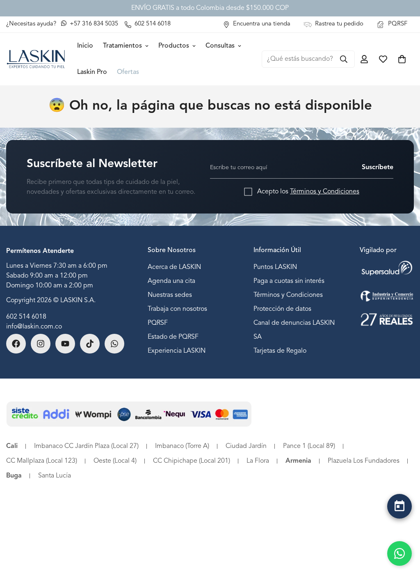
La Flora (258, 461)
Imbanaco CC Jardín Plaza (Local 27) (86, 446)
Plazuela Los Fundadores (363, 461)
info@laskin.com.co (34, 327)
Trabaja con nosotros (177, 309)
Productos (173, 46)
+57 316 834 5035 (93, 24)
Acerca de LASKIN (174, 267)
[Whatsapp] (114, 344)
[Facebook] (16, 344)
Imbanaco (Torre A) (182, 446)
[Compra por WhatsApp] (399, 553)
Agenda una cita (171, 281)
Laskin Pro (92, 72)
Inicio (85, 46)
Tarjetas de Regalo (279, 351)
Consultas (220, 46)
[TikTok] (90, 344)
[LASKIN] (36, 59)
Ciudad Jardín (246, 446)
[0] (402, 59)
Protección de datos (282, 309)
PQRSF (158, 323)
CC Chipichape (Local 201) (191, 461)
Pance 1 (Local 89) (309, 446)
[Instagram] (40, 344)
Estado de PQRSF (173, 337)
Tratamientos (122, 46)
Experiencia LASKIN (176, 351)
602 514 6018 (26, 317)
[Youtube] (65, 344)
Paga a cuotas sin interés (288, 281)
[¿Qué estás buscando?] (343, 59)
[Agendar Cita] (399, 506)
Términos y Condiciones (324, 191)
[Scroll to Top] (399, 527)
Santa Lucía (54, 476)
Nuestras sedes (170, 295)
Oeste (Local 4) (115, 461)
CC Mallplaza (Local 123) (41, 461)
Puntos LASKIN (275, 267)
